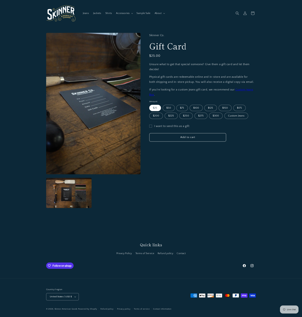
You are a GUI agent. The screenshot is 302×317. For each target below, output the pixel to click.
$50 (168, 108)
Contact (181, 253)
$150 (225, 108)
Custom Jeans (236, 115)
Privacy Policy (124, 253)
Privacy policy (124, 309)
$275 (201, 115)
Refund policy (165, 253)
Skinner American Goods (66, 309)
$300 (216, 115)
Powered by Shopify (87, 309)
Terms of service (142, 309)
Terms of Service (144, 253)
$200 (156, 115)
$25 (155, 108)
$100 (196, 108)
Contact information (162, 309)
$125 (210, 108)
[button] (124, 13)
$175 (239, 108)
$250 (186, 115)
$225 (171, 115)
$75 (182, 108)
